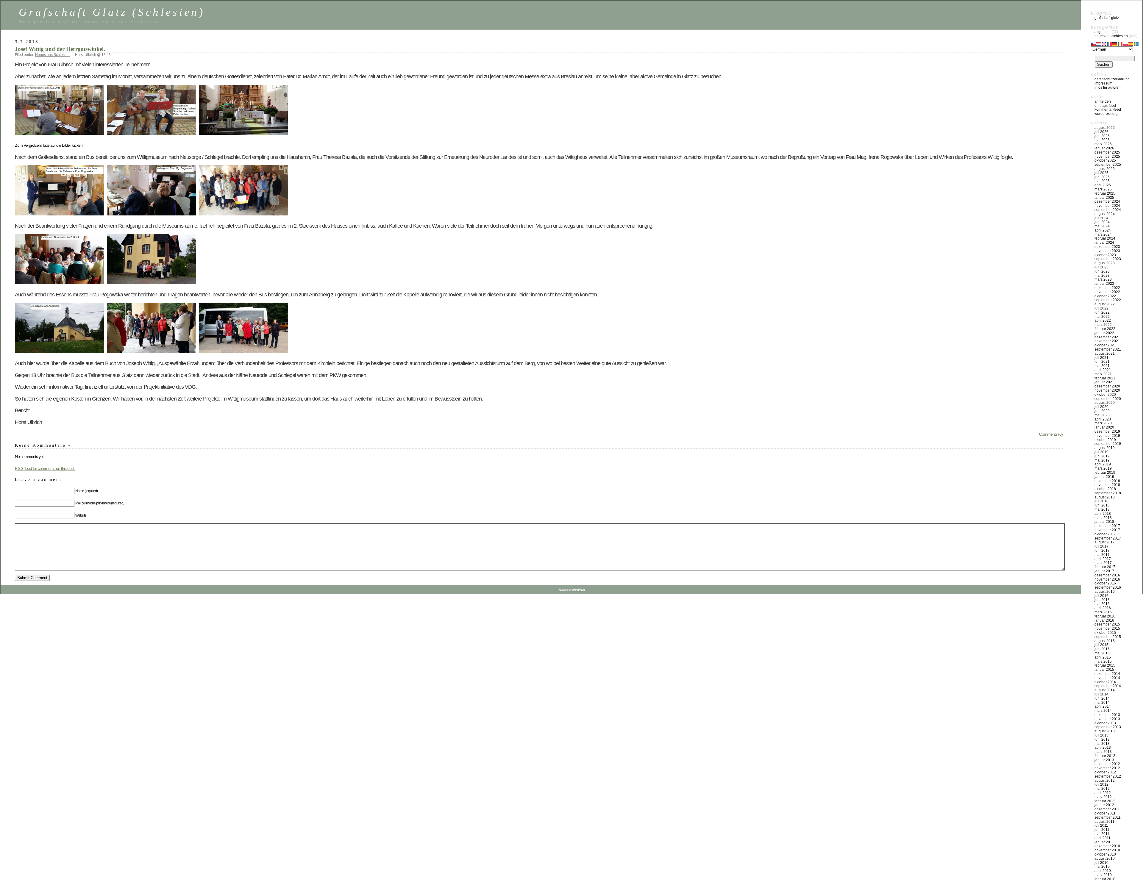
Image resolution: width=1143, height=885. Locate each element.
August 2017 (1104, 542)
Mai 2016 (1102, 604)
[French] (1109, 43)
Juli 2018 (1101, 501)
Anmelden (1102, 101)
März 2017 (1103, 563)
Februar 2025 (1104, 193)
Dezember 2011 (1107, 809)
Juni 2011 (1101, 830)
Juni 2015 (1102, 649)
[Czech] (1093, 43)
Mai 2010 (1102, 866)
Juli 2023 (1101, 267)
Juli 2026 (1101, 132)
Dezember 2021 (1107, 337)
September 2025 (1107, 164)
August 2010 (1104, 858)
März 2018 (1103, 518)
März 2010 (1103, 875)
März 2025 (1103, 189)
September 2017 (1107, 538)
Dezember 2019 (1107, 431)
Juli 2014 (1101, 694)
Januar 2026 (1104, 148)
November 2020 (1107, 390)
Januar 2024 (1104, 242)
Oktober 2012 (1105, 772)
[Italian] (1120, 43)
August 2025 (1104, 169)
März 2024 (1103, 234)
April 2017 (1102, 559)
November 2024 (1107, 206)
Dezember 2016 (1107, 575)
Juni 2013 (1102, 739)
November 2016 (1107, 579)
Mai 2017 (1102, 555)
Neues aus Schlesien (52, 55)
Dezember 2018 (1107, 481)
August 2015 (1104, 641)
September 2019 (1107, 444)
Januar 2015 (1104, 669)
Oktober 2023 (1105, 255)
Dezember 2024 (1107, 201)
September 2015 (1107, 637)
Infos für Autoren (1107, 87)
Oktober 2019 (1105, 440)
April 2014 (1102, 706)
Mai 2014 (1102, 703)
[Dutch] (1099, 43)
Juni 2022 (1102, 312)
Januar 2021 (1104, 382)
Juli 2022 (1101, 308)
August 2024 (1104, 214)
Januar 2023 (1104, 284)
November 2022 (1107, 292)
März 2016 (1103, 612)
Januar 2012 (1104, 805)
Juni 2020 (1102, 411)
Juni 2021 (1102, 361)
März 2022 (1103, 325)
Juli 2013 (1101, 735)
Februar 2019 (1104, 472)
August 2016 (1104, 592)
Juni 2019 (1102, 456)
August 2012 (1104, 780)
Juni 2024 (1102, 222)
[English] (1104, 43)
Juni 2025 (1102, 177)
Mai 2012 (1102, 789)
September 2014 (1107, 686)
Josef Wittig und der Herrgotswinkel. (60, 49)
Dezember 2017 (1107, 526)
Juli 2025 (1101, 173)
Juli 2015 (1101, 645)
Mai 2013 (1102, 744)
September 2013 (1107, 727)
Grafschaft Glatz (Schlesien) (112, 12)
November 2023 (1107, 251)
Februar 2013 (1104, 756)
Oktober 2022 (1105, 296)
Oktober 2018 (1105, 489)
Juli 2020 (1101, 407)
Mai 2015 (1102, 653)
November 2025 (1107, 156)
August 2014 (1104, 690)
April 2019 (1102, 464)
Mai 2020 (1102, 415)
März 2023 (1103, 279)
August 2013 (1104, 731)
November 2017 (1107, 530)
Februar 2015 (1104, 665)
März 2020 (1103, 423)
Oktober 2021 (1105, 345)
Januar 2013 (1104, 760)
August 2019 (1104, 448)
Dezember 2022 (1107, 288)
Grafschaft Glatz (1106, 18)
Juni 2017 (1102, 550)
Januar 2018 (1104, 522)
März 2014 (1103, 711)
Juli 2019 (1101, 452)
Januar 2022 (1104, 333)
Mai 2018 (1102, 509)
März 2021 (1103, 374)
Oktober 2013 (1105, 723)
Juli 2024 (1101, 218)
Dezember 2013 (1107, 715)
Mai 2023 (1102, 275)
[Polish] (1125, 43)
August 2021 (1104, 353)
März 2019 (1103, 468)
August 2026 (1104, 128)
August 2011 (1104, 822)
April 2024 (1102, 230)
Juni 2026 (1102, 136)
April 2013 (1102, 747)
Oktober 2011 (1105, 813)
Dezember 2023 (1107, 247)
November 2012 (1107, 768)
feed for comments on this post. (45, 468)
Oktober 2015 (1105, 633)
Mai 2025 (1102, 181)
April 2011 (1102, 838)
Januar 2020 (1104, 427)
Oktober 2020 (1105, 395)
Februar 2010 (1104, 879)
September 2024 (1107, 210)
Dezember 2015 (1107, 624)
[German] (1115, 43)
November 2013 (1107, 719)
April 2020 (1102, 419)
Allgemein (1102, 32)
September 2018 (1107, 493)
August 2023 (1104, 263)
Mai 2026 (1102, 140)
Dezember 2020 (1107, 386)
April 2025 (1102, 185)
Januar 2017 (1104, 571)
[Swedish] (1136, 43)
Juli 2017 (1101, 546)
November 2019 (1107, 436)
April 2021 (1102, 370)
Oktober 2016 (1105, 583)
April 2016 (1102, 608)
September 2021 (1107, 349)
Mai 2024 (1102, 226)
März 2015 (1103, 661)
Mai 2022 (1102, 317)
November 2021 (1107, 341)
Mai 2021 (1102, 366)
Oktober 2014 (1105, 682)
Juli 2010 (1101, 863)
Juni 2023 (1102, 271)
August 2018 (1104, 497)
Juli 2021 (1101, 358)
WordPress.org (1106, 114)
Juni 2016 (1102, 600)
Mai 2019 (1102, 460)
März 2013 (1103, 752)
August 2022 (1104, 304)
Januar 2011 (1104, 842)
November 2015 (1107, 628)
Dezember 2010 (1107, 846)
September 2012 (1107, 776)
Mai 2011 (1101, 834)
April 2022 (1102, 320)
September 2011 (1107, 817)
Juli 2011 (1101, 825)
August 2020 (1104, 403)
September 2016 (1107, 587)
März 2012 (1103, 797)
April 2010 (1102, 871)
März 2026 (1103, 144)
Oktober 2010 (1105, 854)
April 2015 (1102, 657)
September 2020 (1107, 399)
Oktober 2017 (1105, 534)
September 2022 (1107, 300)
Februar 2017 (1104, 567)
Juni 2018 (1102, 505)
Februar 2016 (1104, 616)
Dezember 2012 (1107, 764)
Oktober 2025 (1105, 160)
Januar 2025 (1104, 198)
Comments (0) (1051, 434)
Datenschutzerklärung (1112, 79)
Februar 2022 (1104, 329)
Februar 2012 (1104, 801)
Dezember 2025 (1107, 152)
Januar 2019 (1104, 477)
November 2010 (1107, 850)
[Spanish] (1131, 43)
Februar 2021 (1104, 378)
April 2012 (1102, 793)
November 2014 (1107, 678)
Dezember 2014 (1107, 674)
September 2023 (1107, 259)
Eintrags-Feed (1105, 106)
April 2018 (1102, 514)
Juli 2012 (1101, 784)
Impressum (1103, 83)
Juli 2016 (1101, 596)
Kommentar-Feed (1107, 109)
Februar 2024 (1104, 238)
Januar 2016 (1104, 620)
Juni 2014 (1102, 698)
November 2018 (1107, 485)
